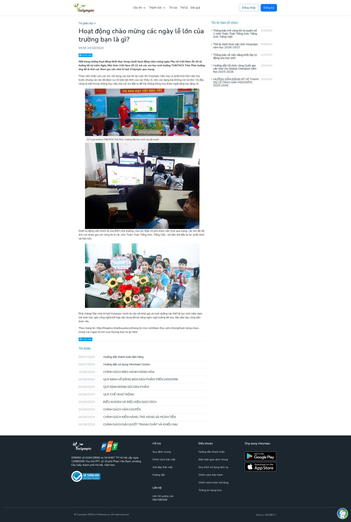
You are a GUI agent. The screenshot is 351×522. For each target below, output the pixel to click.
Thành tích (155, 8)
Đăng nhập (249, 8)
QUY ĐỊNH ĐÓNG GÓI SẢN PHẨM (114, 387)
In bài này (86, 55)
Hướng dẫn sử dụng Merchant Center (114, 364)
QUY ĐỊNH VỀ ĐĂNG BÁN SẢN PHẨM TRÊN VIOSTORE (128, 379)
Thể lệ (184, 8)
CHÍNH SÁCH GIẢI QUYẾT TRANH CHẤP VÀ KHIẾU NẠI (128, 424)
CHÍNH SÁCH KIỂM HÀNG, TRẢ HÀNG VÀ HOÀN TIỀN (127, 417)
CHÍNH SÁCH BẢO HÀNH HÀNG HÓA (116, 372)
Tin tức (173, 8)
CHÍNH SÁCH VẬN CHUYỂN (110, 409)
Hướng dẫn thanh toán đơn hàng (111, 357)
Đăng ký (269, 8)
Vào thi (137, 8)
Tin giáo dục (86, 23)
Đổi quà (195, 8)
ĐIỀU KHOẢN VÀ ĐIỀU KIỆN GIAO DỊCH (117, 402)
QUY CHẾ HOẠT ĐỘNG (106, 394)
